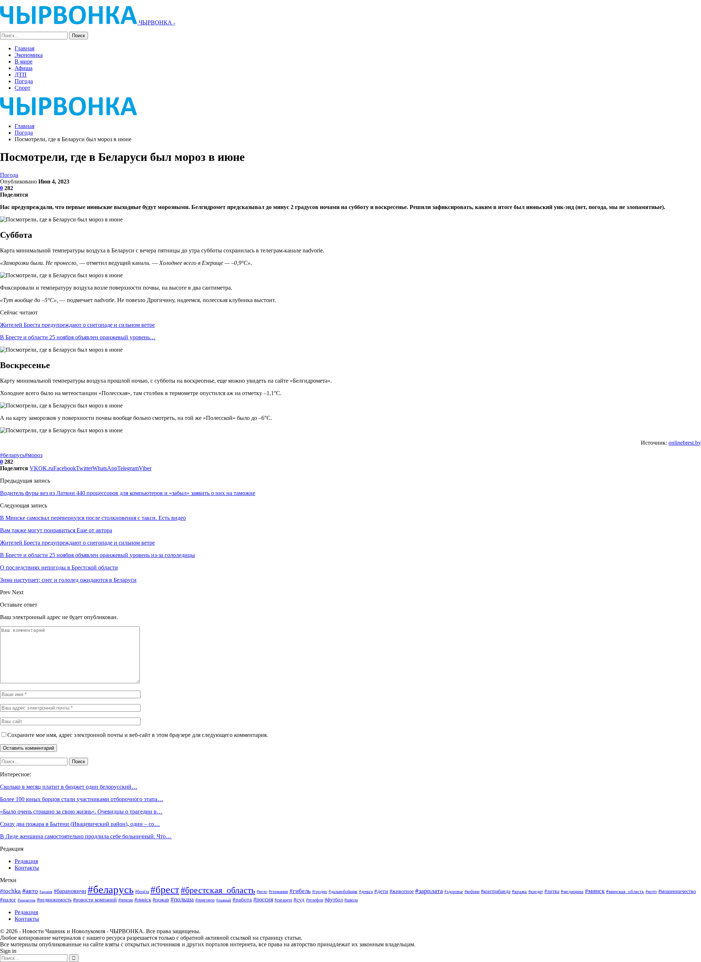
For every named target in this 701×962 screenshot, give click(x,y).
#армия (45, 891)
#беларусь (12, 455)
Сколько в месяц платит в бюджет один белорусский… (68, 787)
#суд (299, 900)
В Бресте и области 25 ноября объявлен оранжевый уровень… (78, 337)
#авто (30, 891)
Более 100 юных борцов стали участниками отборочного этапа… (81, 799)
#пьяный (223, 900)
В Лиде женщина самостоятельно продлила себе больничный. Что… (86, 836)
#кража (519, 891)
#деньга (366, 891)
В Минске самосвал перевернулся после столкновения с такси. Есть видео (93, 518)
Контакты (27, 868)
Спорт (22, 88)
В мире (23, 61)
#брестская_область (218, 890)
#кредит (535, 891)
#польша (182, 899)
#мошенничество (677, 891)
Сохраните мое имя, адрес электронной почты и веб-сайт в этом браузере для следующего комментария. (137, 735)
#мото (651, 891)
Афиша (23, 68)
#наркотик (26, 900)
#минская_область (625, 891)
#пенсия (125, 900)
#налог (8, 900)
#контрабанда (495, 891)
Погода (24, 81)
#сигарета (283, 900)
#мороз (33, 455)
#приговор (205, 900)
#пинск (142, 900)
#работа (242, 900)
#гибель (300, 891)
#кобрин (471, 891)
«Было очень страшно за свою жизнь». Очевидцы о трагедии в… (81, 811)
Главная (24, 48)
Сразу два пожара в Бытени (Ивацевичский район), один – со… (80, 824)
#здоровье (453, 891)
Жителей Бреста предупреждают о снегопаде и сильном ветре (77, 325)
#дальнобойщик (343, 891)
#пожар (161, 900)
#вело (262, 891)
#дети (381, 891)
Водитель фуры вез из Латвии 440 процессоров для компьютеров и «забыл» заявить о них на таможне (127, 493)
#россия (263, 899)
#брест (164, 889)
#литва (551, 891)
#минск (595, 891)
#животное (402, 891)
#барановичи (70, 891)
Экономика (29, 55)
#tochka (10, 891)
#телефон (314, 900)
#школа (351, 900)
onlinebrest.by (685, 443)
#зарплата (429, 891)
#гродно (319, 891)
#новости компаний (95, 900)
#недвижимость (54, 900)
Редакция (26, 861)
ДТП (21, 75)
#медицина (572, 891)
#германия (278, 891)
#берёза (142, 891)
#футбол (334, 900)
